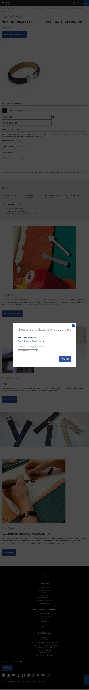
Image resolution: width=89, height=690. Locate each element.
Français (27, 341)
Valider (65, 359)
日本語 (34, 341)
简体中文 (41, 341)
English (20, 341)
